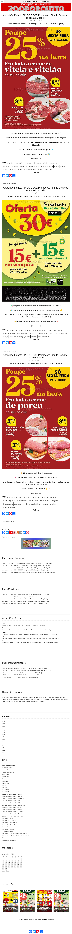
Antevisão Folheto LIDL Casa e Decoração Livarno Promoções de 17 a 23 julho (26, 594)
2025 (3, 724)
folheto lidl (46, 699)
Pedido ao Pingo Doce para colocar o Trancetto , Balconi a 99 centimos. (23, 625)
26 (12, 867)
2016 (3, 743)
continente (41, 701)
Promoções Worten (8, 827)
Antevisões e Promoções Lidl (11, 800)
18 (9, 865)
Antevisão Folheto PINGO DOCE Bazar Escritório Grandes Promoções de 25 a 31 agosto (28, 572)
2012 (3, 752)
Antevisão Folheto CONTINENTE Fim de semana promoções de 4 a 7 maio (26, 670)
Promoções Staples (8, 829)
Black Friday (6, 776)
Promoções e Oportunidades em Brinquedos (15, 835)
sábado (57, 333)
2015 (3, 745)
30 (3, 869)
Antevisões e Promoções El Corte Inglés (14, 814)
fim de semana (8, 504)
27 (15, 867)
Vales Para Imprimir (8, 772)
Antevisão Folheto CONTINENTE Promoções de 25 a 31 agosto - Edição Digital (26, 568)
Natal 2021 (5, 789)
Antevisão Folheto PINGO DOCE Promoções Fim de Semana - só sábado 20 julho (36, 189)
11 (9, 863)
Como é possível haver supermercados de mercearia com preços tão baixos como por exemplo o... (32, 638)
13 (15, 863)
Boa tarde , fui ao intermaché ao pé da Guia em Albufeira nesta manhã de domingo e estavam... (31, 630)
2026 (3, 721)
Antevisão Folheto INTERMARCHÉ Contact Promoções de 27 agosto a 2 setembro (27, 563)
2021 (3, 732)
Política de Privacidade (9, 840)
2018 (3, 739)
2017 (3, 741)
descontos (48, 169)
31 (6, 869)
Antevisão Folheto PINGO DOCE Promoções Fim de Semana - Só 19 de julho (36, 356)
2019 (3, 737)
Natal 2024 (5, 781)
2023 (3, 728)
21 (18, 865)
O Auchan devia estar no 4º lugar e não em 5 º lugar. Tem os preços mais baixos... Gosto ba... (30, 634)
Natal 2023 (5, 785)
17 (6, 865)
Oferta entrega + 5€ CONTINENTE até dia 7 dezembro (20, 677)
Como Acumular (7, 767)
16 (3, 865)
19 (12, 865)
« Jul (3, 871)
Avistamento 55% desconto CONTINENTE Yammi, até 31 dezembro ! (24, 668)
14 (18, 863)
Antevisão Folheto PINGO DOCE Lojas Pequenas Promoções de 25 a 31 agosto (26, 565)
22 (21, 865)
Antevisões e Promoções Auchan (12, 807)
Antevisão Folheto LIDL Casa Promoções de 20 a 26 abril (19, 597)
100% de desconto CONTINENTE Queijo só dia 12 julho (20, 675)
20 (15, 865)
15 (21, 863)
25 (9, 867)
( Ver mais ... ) (36, 158)
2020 (3, 735)
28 (18, 867)
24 (6, 867)
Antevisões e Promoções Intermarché (13, 805)
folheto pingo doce (30, 169)
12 (12, 863)
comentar (13, 184)
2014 (3, 748)
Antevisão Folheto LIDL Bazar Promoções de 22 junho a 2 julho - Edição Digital (25, 601)
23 (3, 867)
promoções (23, 166)
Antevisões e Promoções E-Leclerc (12, 811)
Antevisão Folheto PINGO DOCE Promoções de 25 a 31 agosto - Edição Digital (25, 570)
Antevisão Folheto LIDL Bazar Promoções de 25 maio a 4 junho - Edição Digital (25, 599)
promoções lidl (55, 699)
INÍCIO (35, 1)
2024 (3, 726)
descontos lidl (38, 699)
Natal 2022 (5, 787)
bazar (31, 699)
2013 (3, 750)
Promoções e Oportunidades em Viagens (14, 833)
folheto (56, 166)
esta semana (37, 163)
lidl (50, 699)
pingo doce (10, 163)
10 (6, 863)
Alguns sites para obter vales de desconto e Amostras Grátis (22, 673)
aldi (36, 701)
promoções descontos (10, 166)
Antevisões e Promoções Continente (13, 798)
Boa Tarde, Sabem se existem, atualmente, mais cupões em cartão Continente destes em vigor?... (31, 642)
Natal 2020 (5, 792)
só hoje (62, 166)
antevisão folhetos (16, 169)
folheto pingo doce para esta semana (40, 166)
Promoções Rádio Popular (10, 820)
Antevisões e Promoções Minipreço (12, 809)
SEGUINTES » (44, 1)
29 (21, 867)
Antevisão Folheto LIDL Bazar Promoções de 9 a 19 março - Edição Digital (24, 603)
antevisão (40, 169)
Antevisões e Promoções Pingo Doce (13, 796)
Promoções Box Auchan (9, 822)
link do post (6, 184)
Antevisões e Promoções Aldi (11, 803)
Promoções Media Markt (9, 825)
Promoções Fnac (7, 818)
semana (5, 169)
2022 (3, 730)
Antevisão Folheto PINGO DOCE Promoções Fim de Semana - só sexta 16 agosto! (36, 16)
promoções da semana (23, 163)
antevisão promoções (50, 163)
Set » (7, 871)
